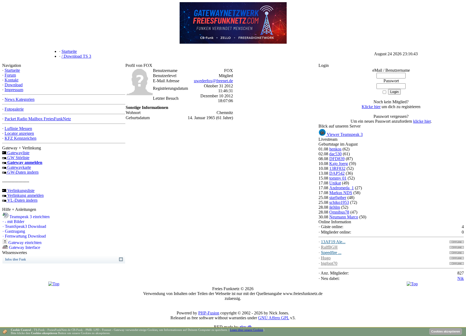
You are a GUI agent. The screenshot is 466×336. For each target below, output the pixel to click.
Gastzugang (13, 231)
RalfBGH (329, 247)
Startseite (12, 70)
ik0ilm (334, 207)
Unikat (335, 183)
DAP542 (337, 173)
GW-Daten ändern (22, 172)
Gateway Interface (24, 247)
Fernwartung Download (24, 236)
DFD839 (337, 158)
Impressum (14, 89)
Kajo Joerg (338, 163)
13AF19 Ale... (333, 241)
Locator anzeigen (19, 133)
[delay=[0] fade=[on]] (53, 284)
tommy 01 (338, 178)
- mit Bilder (13, 221)
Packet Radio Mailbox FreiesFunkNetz (38, 118)
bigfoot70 (329, 263)
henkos (335, 149)
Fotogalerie (14, 109)
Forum (10, 75)
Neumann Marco (343, 217)
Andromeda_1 (341, 188)
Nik (460, 278)
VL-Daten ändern (21, 200)
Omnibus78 (339, 212)
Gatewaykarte (18, 167)
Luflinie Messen (18, 128)
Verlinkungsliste (20, 190)
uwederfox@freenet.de (213, 80)
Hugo (326, 258)
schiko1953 (339, 202)
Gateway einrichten (24, 242)
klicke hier (422, 121)
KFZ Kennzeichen (20, 138)
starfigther (337, 197)
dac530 (335, 154)
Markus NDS (340, 192)
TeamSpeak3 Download (24, 226)
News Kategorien (20, 99)
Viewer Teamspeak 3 (344, 134)
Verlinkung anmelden (25, 195)
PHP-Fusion (208, 313)
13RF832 (337, 168)
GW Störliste (17, 157)
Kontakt (11, 80)
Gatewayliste (17, 152)
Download (14, 85)
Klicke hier (371, 106)
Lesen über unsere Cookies (246, 329)
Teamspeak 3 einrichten (29, 216)
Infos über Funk (15, 259)
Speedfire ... (331, 252)
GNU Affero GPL (273, 318)
